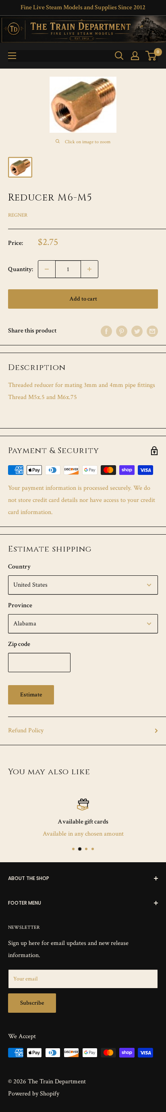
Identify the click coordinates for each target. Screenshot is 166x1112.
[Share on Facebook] (106, 331)
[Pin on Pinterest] (121, 331)
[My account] (135, 55)
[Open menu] (12, 55)
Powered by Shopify (33, 1093)
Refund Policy (26, 730)
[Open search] (119, 55)
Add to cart (83, 299)
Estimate (31, 694)
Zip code (19, 644)
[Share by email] (152, 331)
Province (20, 605)
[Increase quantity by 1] (89, 269)
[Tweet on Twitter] (137, 331)
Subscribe (32, 1003)
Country (19, 566)
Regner (17, 215)
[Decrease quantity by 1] (46, 269)
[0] (151, 56)
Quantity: (20, 269)
